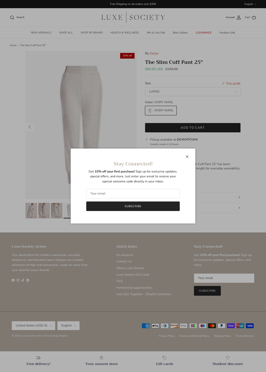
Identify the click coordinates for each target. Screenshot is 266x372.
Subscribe (133, 206)
